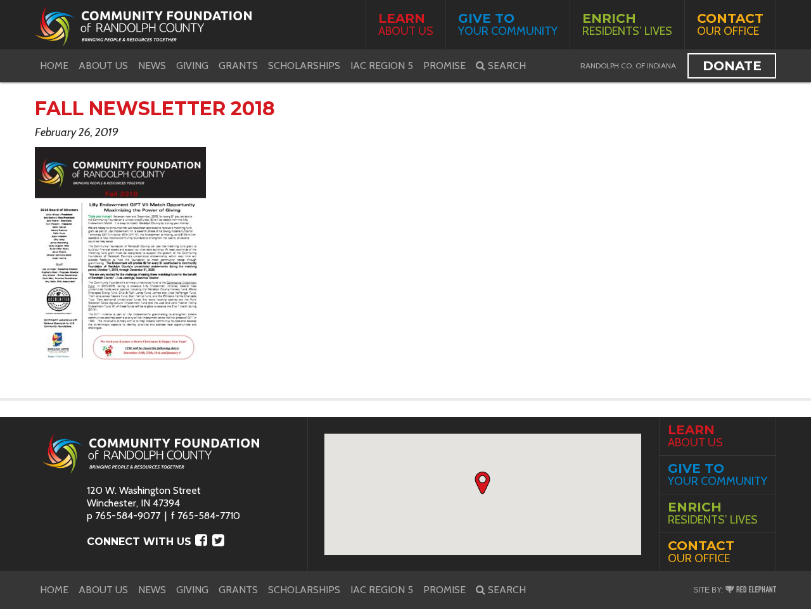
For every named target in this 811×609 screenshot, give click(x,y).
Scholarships (304, 66)
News (152, 66)
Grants (238, 66)
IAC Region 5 (381, 66)
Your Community (508, 24)
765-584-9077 (127, 516)
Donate (732, 65)
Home (54, 66)
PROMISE (444, 66)
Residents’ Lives (627, 24)
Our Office (730, 24)
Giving (192, 66)
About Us (405, 24)
